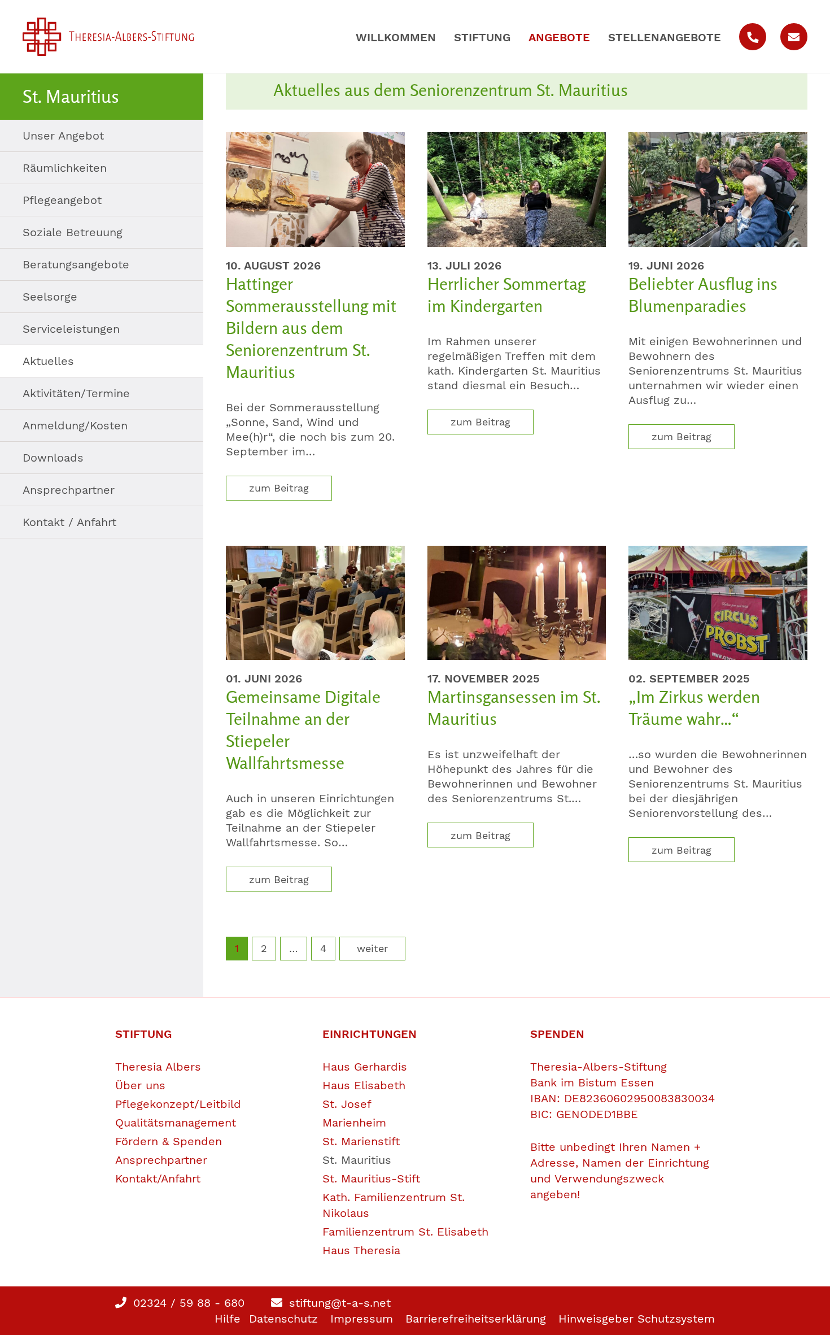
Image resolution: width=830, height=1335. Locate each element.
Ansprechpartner (69, 490)
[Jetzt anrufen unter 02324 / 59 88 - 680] (752, 36)
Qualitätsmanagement (175, 1122)
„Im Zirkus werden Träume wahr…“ (694, 707)
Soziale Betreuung (73, 232)
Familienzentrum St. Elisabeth (405, 1231)
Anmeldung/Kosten (75, 425)
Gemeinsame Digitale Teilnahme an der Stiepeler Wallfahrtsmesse (303, 729)
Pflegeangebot (62, 200)
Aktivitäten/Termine (76, 393)
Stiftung (482, 37)
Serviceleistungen (71, 329)
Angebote (559, 37)
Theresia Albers (158, 1066)
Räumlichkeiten (65, 168)
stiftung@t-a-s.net (338, 1303)
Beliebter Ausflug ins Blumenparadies (702, 294)
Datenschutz (283, 1318)
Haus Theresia (361, 1250)
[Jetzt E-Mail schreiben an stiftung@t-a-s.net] (793, 36)
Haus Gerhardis (364, 1066)
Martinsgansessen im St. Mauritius (514, 707)
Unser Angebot (63, 135)
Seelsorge (50, 296)
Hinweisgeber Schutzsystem (636, 1318)
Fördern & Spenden (168, 1141)
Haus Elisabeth (363, 1085)
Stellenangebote (664, 37)
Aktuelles (48, 361)
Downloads (53, 457)
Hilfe (228, 1318)
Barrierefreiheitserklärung (475, 1318)
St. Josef (347, 1104)
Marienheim (354, 1122)
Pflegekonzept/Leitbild (178, 1104)
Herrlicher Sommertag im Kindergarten (506, 294)
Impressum (361, 1318)
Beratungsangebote (76, 264)
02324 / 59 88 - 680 (186, 1303)
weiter (372, 948)
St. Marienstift (361, 1141)
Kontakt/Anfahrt (157, 1178)
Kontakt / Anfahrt (69, 522)
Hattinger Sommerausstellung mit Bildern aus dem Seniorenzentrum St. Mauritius (311, 327)
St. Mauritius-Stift (371, 1178)
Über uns (140, 1085)
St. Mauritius (356, 1160)
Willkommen (396, 37)
